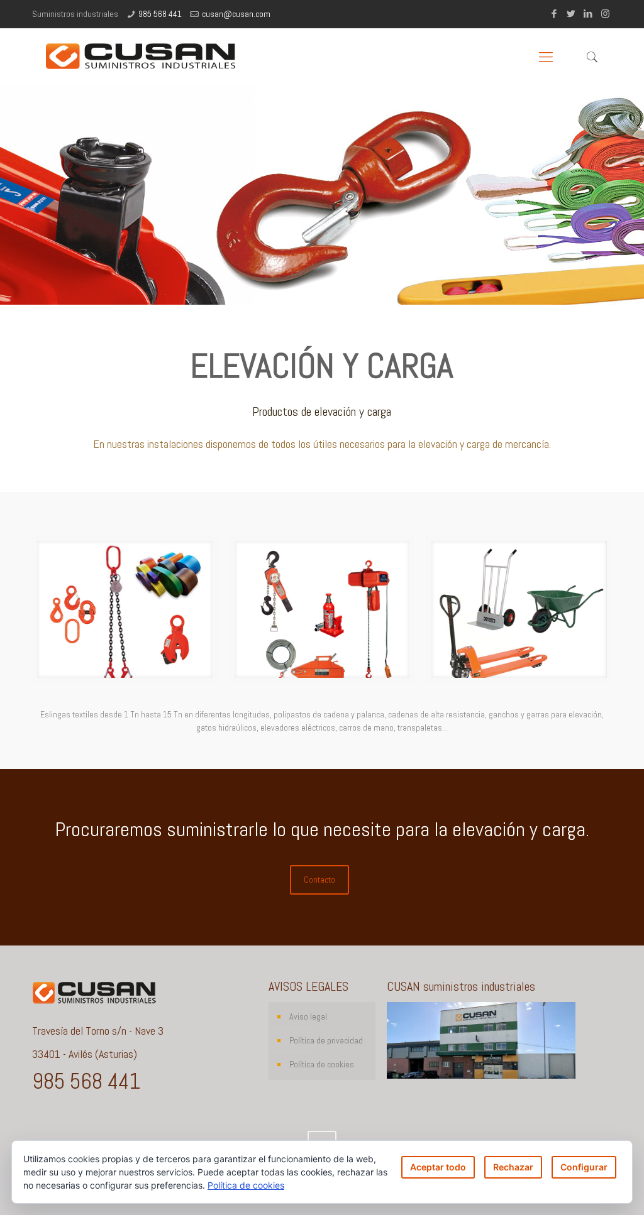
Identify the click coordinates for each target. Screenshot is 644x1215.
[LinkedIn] (588, 13)
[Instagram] (605, 13)
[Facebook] (554, 13)
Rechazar (513, 1167)
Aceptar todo (438, 1167)
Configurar (584, 1167)
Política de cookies (321, 1064)
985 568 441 (160, 13)
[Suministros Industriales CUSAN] (141, 56)
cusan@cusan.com (236, 13)
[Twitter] (571, 13)
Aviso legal (308, 1016)
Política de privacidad (326, 1040)
